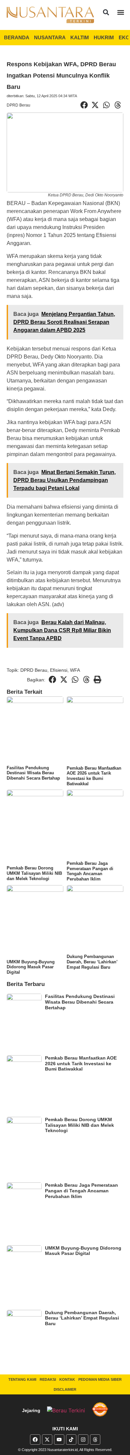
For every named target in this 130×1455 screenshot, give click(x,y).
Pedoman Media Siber (100, 1379)
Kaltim (79, 37)
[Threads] (95, 1439)
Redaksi (48, 1379)
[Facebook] (35, 1439)
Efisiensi (58, 670)
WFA (75, 670)
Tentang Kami (22, 1379)
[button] (106, 12)
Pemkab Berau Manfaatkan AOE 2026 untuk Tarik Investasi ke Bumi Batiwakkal (94, 776)
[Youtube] (59, 1439)
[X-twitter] (47, 1439)
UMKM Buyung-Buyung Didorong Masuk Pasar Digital (31, 967)
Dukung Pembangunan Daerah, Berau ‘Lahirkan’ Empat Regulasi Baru (92, 961)
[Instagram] (83, 1439)
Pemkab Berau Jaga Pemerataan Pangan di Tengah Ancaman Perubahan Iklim (90, 871)
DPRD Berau (18, 105)
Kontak (67, 1379)
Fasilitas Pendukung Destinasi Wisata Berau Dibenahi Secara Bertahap (33, 773)
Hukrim (104, 37)
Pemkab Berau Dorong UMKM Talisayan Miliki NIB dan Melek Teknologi (34, 873)
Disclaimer (65, 1389)
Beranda (16, 37)
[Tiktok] (71, 1439)
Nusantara (50, 37)
